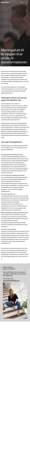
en (23, 2)
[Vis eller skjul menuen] (27, 2)
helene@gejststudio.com (11, 280)
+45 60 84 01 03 (8, 279)
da (21, 2)
